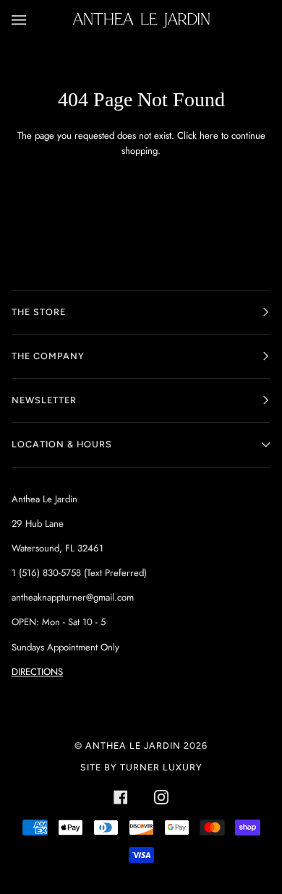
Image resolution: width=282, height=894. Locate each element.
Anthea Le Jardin (133, 745)
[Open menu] (33, 20)
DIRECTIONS (37, 672)
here (209, 135)
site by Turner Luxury (141, 767)
